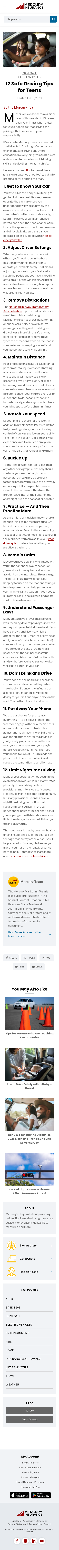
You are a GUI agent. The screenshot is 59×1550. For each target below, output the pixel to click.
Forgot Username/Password (30, 1482)
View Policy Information (30, 1467)
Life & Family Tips (22, 77)
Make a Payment (30, 1472)
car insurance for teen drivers (29, 856)
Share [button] (13, 958)
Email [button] (39, 967)
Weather (12, 1385)
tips (28, 170)
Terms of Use (35, 1524)
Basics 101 (13, 1308)
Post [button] (49, 958)
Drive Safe (20, 73)
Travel (11, 1376)
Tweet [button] (31, 958)
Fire (9, 1342)
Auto (9, 1299)
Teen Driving (29, 1419)
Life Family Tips (17, 1368)
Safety (29, 1410)
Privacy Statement (17, 1524)
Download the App (30, 1487)
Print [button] (22, 967)
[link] (17, 1541)
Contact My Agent (30, 1477)
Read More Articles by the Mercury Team (24, 934)
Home (10, 1351)
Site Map (16, 1521)
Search (47, 1524)
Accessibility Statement (35, 1521)
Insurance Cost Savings (23, 1359)
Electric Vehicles (19, 1325)
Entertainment (17, 1333)
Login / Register (30, 1462)
